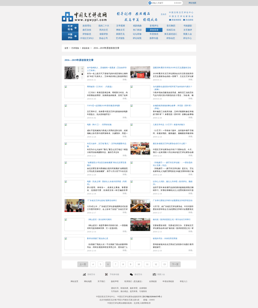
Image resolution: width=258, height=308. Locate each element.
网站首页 (74, 281)
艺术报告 (120, 38)
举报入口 (183, 281)
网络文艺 (120, 30)
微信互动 (139, 274)
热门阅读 (137, 30)
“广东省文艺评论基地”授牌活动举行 (102, 201)
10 (139, 264)
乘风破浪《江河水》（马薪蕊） (100, 87)
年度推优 (154, 34)
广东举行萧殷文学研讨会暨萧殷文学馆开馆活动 (172, 201)
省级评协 (103, 34)
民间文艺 (103, 30)
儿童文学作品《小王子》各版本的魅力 (169, 125)
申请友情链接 (168, 281)
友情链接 (153, 281)
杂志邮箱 (189, 20)
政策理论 (87, 25)
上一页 (83, 264)
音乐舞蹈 (171, 25)
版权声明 (115, 281)
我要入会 (187, 34)
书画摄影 (187, 25)
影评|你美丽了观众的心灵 (97, 238)
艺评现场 (75, 48)
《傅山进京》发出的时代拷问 (99, 219)
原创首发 (154, 30)
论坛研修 (137, 34)
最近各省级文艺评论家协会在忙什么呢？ (170, 144)
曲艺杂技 (87, 30)
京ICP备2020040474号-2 (152, 297)
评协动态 (170, 38)
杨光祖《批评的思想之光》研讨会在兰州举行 (172, 219)
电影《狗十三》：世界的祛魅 (99, 125)
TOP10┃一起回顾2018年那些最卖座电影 (103, 106)
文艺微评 (187, 30)
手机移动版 (115, 274)
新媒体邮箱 (176, 20)
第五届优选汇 (170, 34)
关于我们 (101, 281)
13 (164, 264)
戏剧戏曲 (137, 25)
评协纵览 (87, 34)
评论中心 (187, 38)
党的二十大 (103, 25)
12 (156, 264)
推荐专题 (154, 38)
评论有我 (137, 38)
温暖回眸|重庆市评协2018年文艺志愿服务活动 (172, 68)
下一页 (175, 264)
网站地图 (192, 3)
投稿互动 (171, 30)
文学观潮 (120, 25)
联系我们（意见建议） (133, 281)
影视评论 (154, 25)
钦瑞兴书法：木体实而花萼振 (165, 238)
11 (147, 264)
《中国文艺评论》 (87, 38)
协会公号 (103, 38)
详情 (124, 80)
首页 (66, 48)
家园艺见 (120, 34)
